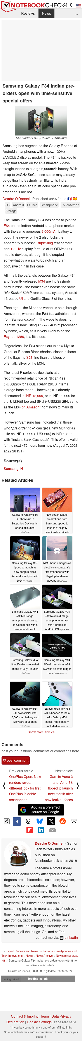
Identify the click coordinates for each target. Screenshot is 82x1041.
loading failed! (10, 979)
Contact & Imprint (24, 1016)
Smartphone (49, 204)
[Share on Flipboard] (29, 830)
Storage (11, 210)
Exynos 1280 (14, 336)
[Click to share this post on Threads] (28, 821)
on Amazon (30, 407)
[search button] (66, 5)
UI (21, 298)
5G (7, 204)
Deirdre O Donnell (49, 843)
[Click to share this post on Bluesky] (39, 821)
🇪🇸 (75, 198)
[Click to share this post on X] (51, 821)
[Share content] (7, 821)
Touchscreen (70, 204)
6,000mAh (50, 231)
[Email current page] (52, 830)
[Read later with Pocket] (74, 821)
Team (44, 1016)
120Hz (15, 248)
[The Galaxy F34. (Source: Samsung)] (41, 120)
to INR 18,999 (32, 395)
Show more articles (41, 732)
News (46, 13)
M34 (41, 281)
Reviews (28, 13)
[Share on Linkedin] (41, 830)
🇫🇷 (69, 198)
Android (18, 204)
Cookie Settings (39, 1021)
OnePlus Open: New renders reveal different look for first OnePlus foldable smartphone (25, 788)
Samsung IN (13, 468)
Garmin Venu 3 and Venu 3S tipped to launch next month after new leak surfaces (59, 788)
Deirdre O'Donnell (17, 198)
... (76, 13)
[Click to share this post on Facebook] (17, 821)
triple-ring (45, 242)
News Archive (44, 955)
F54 (7, 225)
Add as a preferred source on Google (45, 809)
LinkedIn (71, 937)
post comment (17, 760)
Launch (32, 204)
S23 (29, 357)
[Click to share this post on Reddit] (62, 821)
